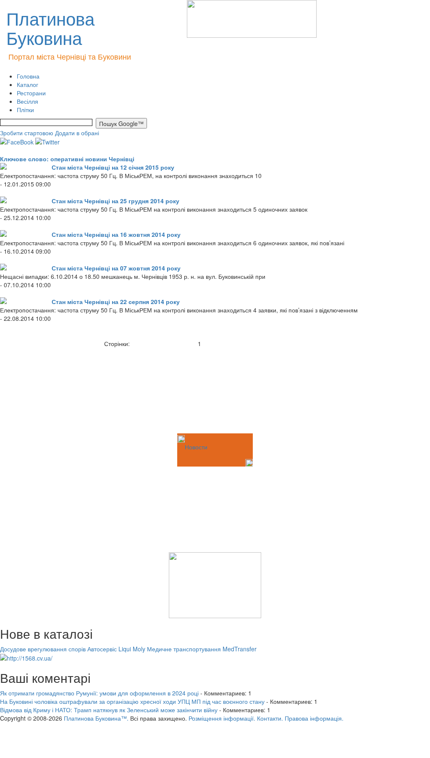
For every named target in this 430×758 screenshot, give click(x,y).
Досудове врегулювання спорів (43, 649)
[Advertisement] (42, 390)
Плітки (25, 109)
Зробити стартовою (26, 133)
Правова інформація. (314, 718)
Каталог (27, 84)
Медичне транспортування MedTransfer (202, 649)
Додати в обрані (77, 133)
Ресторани (31, 93)
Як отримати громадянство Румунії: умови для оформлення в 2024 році (99, 693)
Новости (196, 447)
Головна (28, 76)
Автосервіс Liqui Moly (116, 649)
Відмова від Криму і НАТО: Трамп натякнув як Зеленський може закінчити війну (109, 710)
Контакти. (270, 718)
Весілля (27, 101)
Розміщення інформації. (222, 718)
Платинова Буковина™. (96, 718)
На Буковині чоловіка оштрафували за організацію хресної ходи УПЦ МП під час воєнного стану (132, 701)
